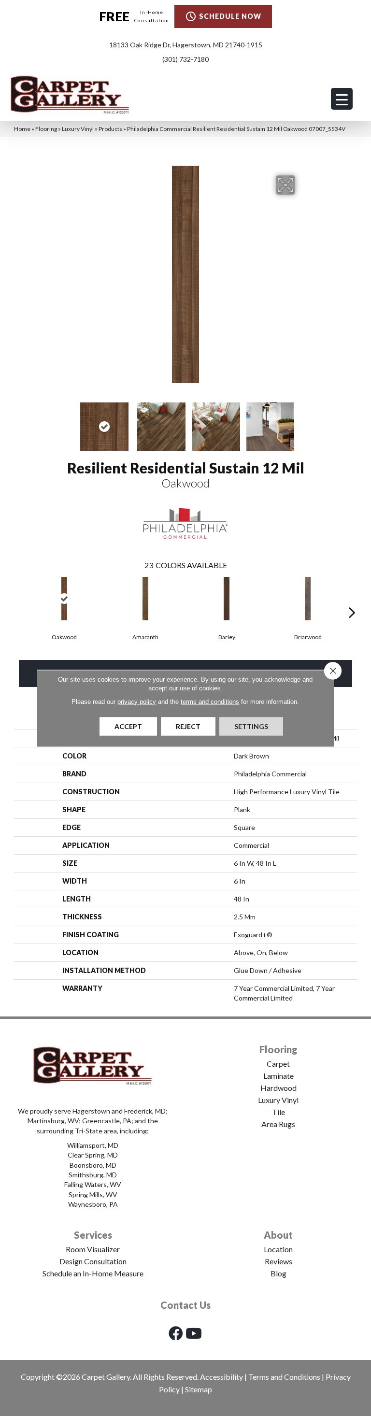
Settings (251, 726)
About (278, 1235)
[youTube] (194, 1333)
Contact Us (185, 1305)
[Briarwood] (307, 598)
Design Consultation (93, 1261)
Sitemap (198, 1389)
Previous (69, 422)
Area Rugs (278, 1124)
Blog (278, 1273)
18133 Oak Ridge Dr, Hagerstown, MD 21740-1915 (185, 45)
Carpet (278, 1063)
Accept (128, 726)
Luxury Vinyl (78, 128)
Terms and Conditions (284, 1376)
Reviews (278, 1261)
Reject (188, 726)
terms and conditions (210, 701)
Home (22, 128)
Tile (278, 1111)
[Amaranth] (145, 598)
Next (301, 422)
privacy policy (136, 701)
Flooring (46, 128)
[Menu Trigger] (342, 99)
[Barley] (226, 598)
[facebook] (176, 1333)
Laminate (278, 1075)
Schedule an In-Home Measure (93, 1273)
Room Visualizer (93, 1249)
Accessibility (221, 1376)
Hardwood (278, 1087)
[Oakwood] (64, 598)
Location (278, 1249)
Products (110, 128)
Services (93, 1235)
